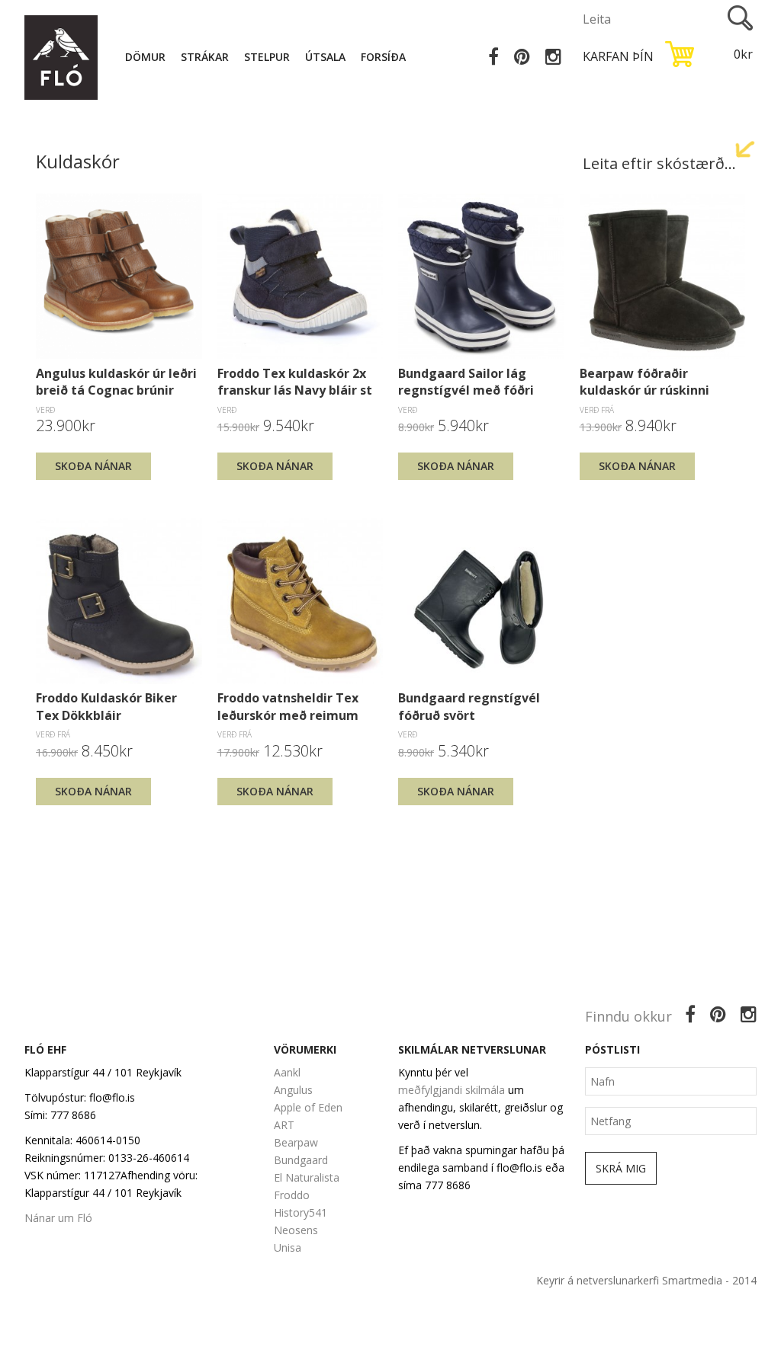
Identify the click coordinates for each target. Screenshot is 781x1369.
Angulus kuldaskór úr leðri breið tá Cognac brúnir (116, 381)
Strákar (205, 57)
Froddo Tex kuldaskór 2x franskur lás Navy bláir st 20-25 (294, 381)
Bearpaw (296, 1142)
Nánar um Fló (58, 1218)
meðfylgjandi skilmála (451, 1090)
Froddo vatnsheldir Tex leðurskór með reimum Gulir (287, 706)
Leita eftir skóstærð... (659, 163)
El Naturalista (306, 1177)
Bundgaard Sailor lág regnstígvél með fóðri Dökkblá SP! (466, 381)
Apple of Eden (308, 1107)
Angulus (293, 1090)
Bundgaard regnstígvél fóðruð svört (469, 706)
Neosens (296, 1230)
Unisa (287, 1247)
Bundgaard (301, 1160)
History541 (300, 1212)
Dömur (145, 57)
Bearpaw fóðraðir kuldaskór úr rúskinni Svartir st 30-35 (644, 381)
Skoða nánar (93, 466)
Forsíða (383, 57)
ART (284, 1125)
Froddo (292, 1195)
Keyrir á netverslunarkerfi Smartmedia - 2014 (646, 1280)
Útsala (325, 57)
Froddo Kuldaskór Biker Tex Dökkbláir (106, 706)
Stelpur (267, 57)
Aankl (287, 1072)
